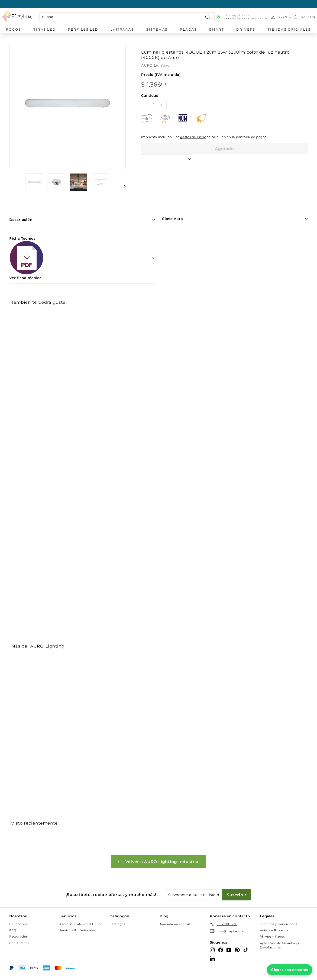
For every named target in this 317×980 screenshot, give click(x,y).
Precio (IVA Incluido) (161, 74)
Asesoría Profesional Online (80, 924)
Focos (13, 29)
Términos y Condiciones (278, 924)
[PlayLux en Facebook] (220, 949)
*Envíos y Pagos (272, 936)
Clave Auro (172, 218)
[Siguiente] (123, 186)
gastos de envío (193, 137)
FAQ (12, 930)
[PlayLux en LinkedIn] (212, 958)
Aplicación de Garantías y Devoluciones (279, 945)
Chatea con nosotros (289, 970)
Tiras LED (44, 29)
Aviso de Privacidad (275, 930)
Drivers (246, 29)
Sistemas (157, 29)
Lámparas (122, 29)
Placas (188, 29)
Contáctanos (19, 943)
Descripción (20, 219)
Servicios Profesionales (77, 930)
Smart (216, 29)
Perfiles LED (83, 29)
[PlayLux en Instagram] (212, 949)
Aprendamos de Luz (175, 924)
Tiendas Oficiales (289, 29)
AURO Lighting (155, 65)
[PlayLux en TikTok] (245, 949)
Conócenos (18, 924)
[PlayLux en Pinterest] (237, 949)
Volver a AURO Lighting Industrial (162, 861)
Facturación (18, 936)
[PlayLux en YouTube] (228, 949)
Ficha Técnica (25, 258)
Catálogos (117, 924)
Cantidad (149, 95)
